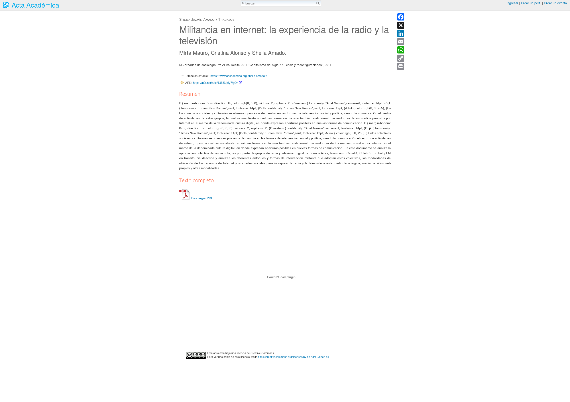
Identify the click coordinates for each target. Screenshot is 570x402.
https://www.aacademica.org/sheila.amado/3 (238, 76)
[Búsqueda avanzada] (243, 3)
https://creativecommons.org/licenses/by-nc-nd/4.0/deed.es (293, 357)
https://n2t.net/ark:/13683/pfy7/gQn (215, 82)
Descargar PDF (202, 198)
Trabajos (226, 19)
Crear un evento (555, 3)
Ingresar (512, 3)
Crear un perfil (531, 3)
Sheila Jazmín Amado (196, 19)
